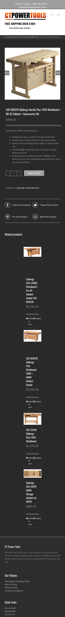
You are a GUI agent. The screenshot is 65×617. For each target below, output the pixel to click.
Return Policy (11, 584)
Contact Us (10, 614)
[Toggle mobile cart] (45, 14)
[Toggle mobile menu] (58, 14)
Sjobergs (21, 187)
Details (37, 318)
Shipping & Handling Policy (17, 581)
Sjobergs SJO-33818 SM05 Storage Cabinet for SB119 (31, 492)
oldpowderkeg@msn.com (32, 7)
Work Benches (32, 187)
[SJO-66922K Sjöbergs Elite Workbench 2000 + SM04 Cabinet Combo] (32, 341)
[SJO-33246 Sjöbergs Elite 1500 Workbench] (32, 419)
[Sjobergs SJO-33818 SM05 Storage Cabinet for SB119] (32, 473)
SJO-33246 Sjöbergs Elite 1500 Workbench (31, 435)
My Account (10, 608)
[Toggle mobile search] (52, 14)
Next (58, 73)
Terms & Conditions (14, 590)
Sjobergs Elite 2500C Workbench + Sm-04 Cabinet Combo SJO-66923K (32, 290)
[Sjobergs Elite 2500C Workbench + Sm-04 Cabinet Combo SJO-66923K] (32, 256)
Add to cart (34, 173)
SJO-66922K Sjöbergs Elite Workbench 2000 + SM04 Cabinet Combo (32, 371)
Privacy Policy (11, 587)
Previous (7, 73)
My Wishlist (10, 611)
